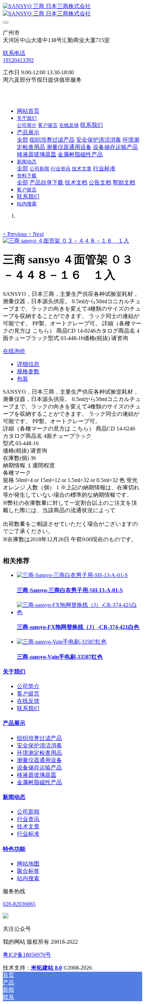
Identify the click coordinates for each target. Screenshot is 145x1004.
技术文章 (28, 826)
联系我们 (28, 708)
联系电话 (14, 53)
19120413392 (18, 60)
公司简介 (28, 686)
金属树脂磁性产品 (39, 782)
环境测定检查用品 (39, 753)
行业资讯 (28, 819)
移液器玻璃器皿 (36, 775)
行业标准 (28, 834)
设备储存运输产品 (39, 768)
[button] (15, 234)
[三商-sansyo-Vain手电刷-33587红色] (62, 642)
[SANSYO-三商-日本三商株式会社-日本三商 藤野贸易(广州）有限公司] (72, 10)
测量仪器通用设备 (39, 760)
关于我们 (14, 671)
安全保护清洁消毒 (39, 745)
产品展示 (14, 723)
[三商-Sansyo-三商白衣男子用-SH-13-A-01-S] (72, 575)
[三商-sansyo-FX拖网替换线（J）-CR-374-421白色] (79, 612)
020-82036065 (19, 904)
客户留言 (28, 694)
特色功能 (14, 849)
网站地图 (28, 864)
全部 (22, 140)
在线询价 (14, 351)
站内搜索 (28, 878)
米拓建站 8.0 (46, 968)
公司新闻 (28, 812)
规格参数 (28, 371)
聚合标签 (28, 871)
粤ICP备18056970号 (27, 955)
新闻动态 (14, 797)
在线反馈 (28, 701)
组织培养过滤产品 (39, 738)
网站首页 (28, 111)
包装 (22, 379)
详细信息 (28, 364)
